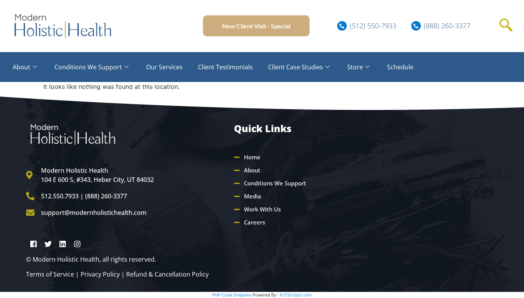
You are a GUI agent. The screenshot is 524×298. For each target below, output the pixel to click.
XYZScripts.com (296, 295)
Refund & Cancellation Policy (167, 274)
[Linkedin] (62, 243)
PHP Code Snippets (231, 295)
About (21, 67)
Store (355, 67)
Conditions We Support (88, 67)
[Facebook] (33, 243)
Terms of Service (50, 274)
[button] (505, 26)
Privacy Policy (100, 274)
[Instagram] (77, 243)
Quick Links (263, 128)
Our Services (164, 67)
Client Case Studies (295, 67)
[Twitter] (48, 243)
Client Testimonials (225, 67)
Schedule (400, 67)
